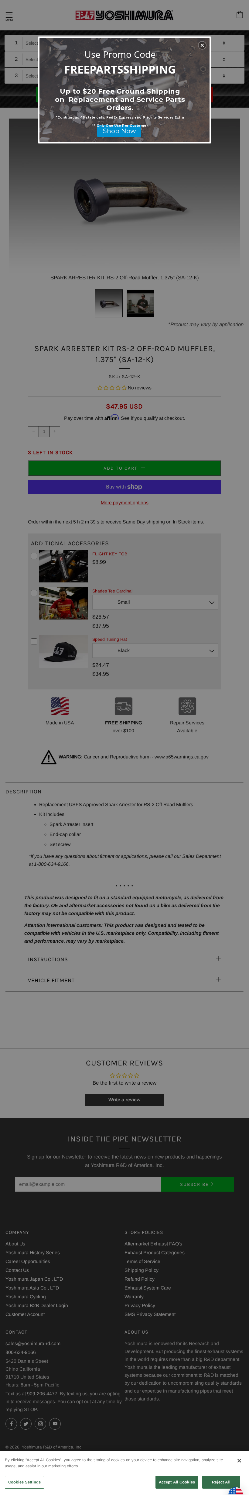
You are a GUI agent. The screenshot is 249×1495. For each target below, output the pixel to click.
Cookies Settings (24, 1482)
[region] (124, 1473)
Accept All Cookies (177, 1482)
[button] (202, 45)
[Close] (239, 1460)
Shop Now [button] (119, 131)
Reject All (221, 1482)
